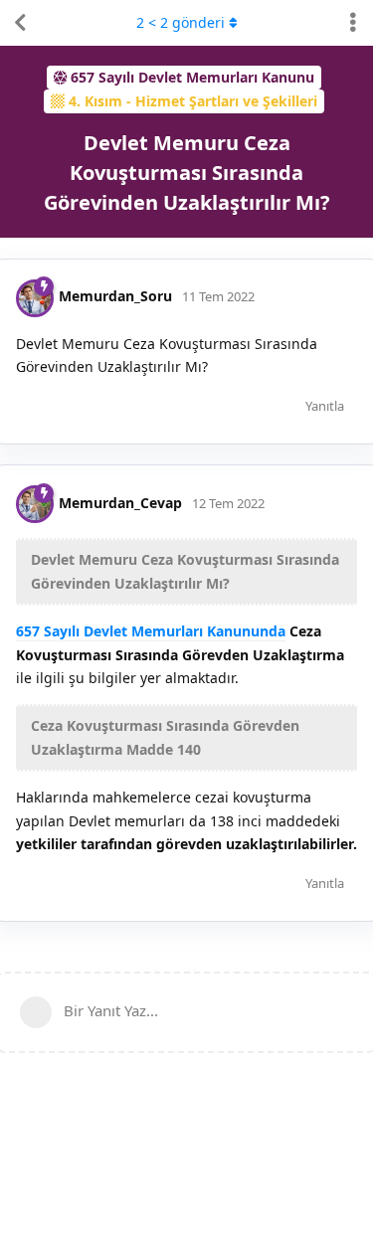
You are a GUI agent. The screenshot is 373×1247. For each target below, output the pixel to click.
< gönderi (180, 22)
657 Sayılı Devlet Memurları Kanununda (150, 631)
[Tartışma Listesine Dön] (20, 23)
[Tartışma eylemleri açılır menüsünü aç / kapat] (353, 23)
